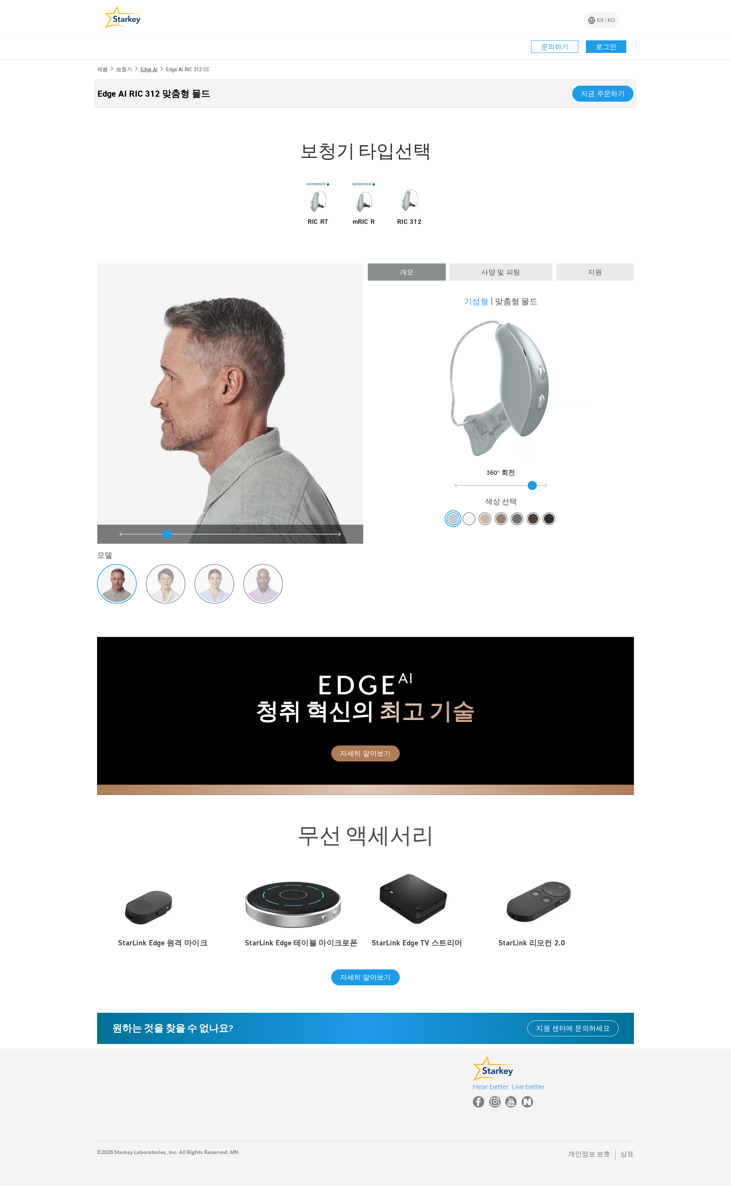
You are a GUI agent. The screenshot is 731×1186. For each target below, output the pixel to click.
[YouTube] (511, 1102)
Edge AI (149, 69)
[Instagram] (495, 1102)
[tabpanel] (501, 418)
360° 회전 (501, 472)
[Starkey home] (123, 17)
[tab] (407, 272)
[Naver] (527, 1102)
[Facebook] (478, 1102)
